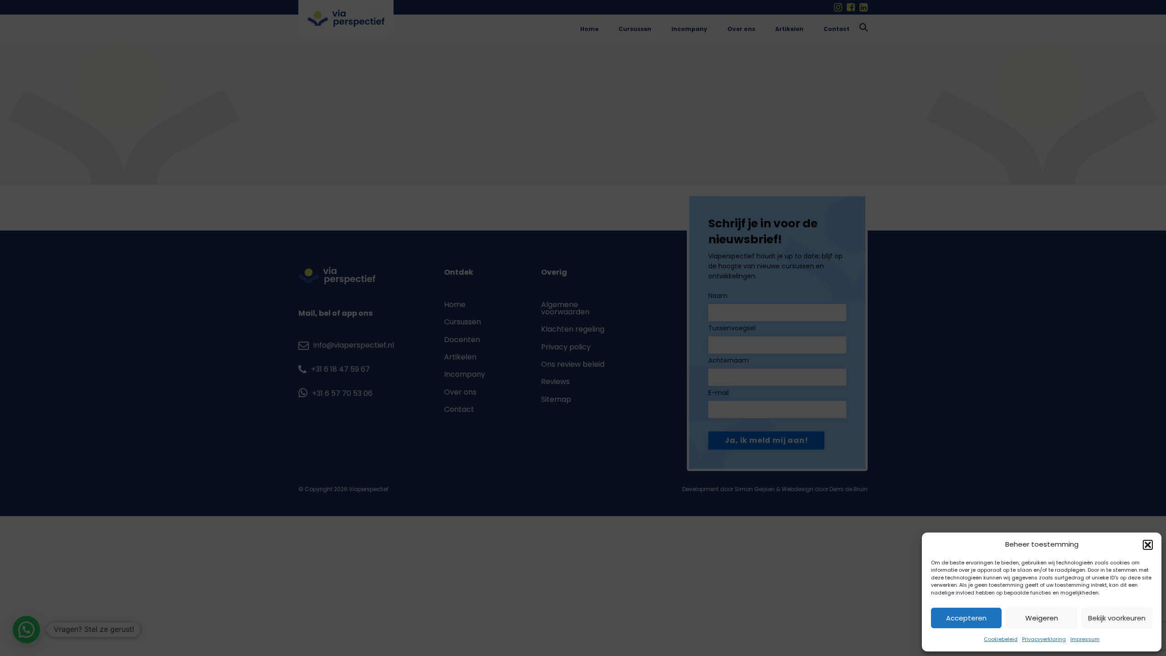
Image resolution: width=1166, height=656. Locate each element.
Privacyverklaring (1044, 639)
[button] (1147, 544)
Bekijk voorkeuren (1117, 618)
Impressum (1085, 639)
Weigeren (1041, 618)
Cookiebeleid (1001, 639)
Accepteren (966, 618)
